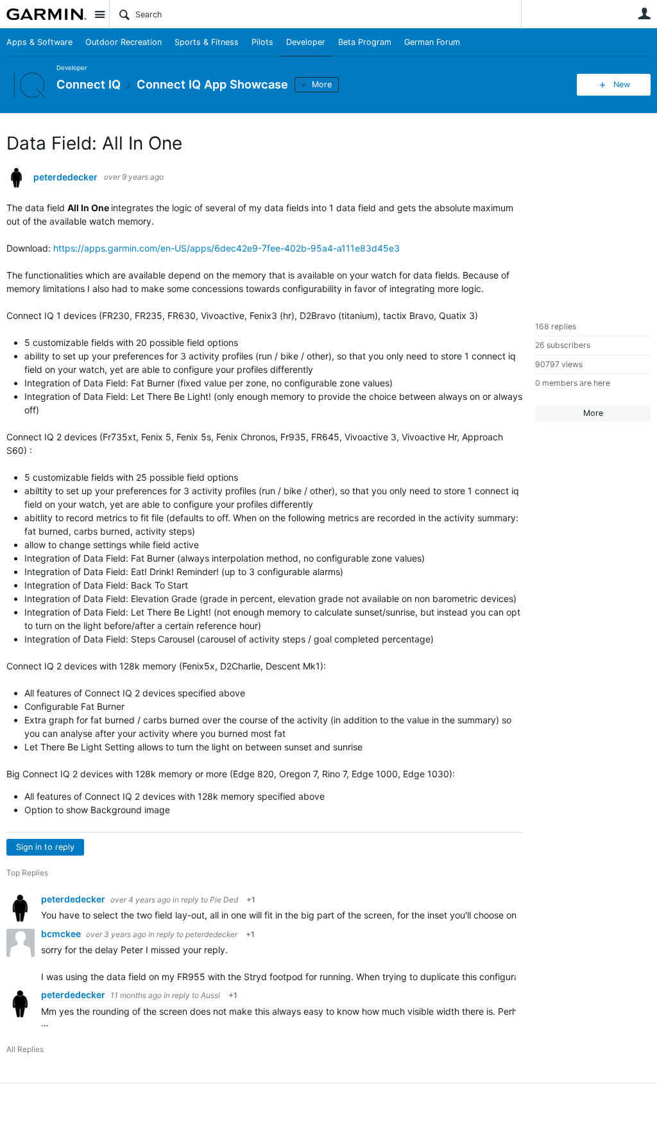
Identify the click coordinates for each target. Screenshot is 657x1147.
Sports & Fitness (207, 42)
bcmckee (62, 933)
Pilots (262, 42)
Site (99, 14)
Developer (305, 42)
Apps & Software (39, 42)
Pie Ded (224, 899)
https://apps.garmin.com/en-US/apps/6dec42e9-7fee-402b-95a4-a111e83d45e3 (226, 248)
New (621, 84)
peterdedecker (65, 177)
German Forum (432, 42)
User (644, 13)
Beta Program (364, 42)
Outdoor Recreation (123, 42)
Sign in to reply (45, 847)
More (322, 84)
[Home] (46, 14)
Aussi (210, 995)
